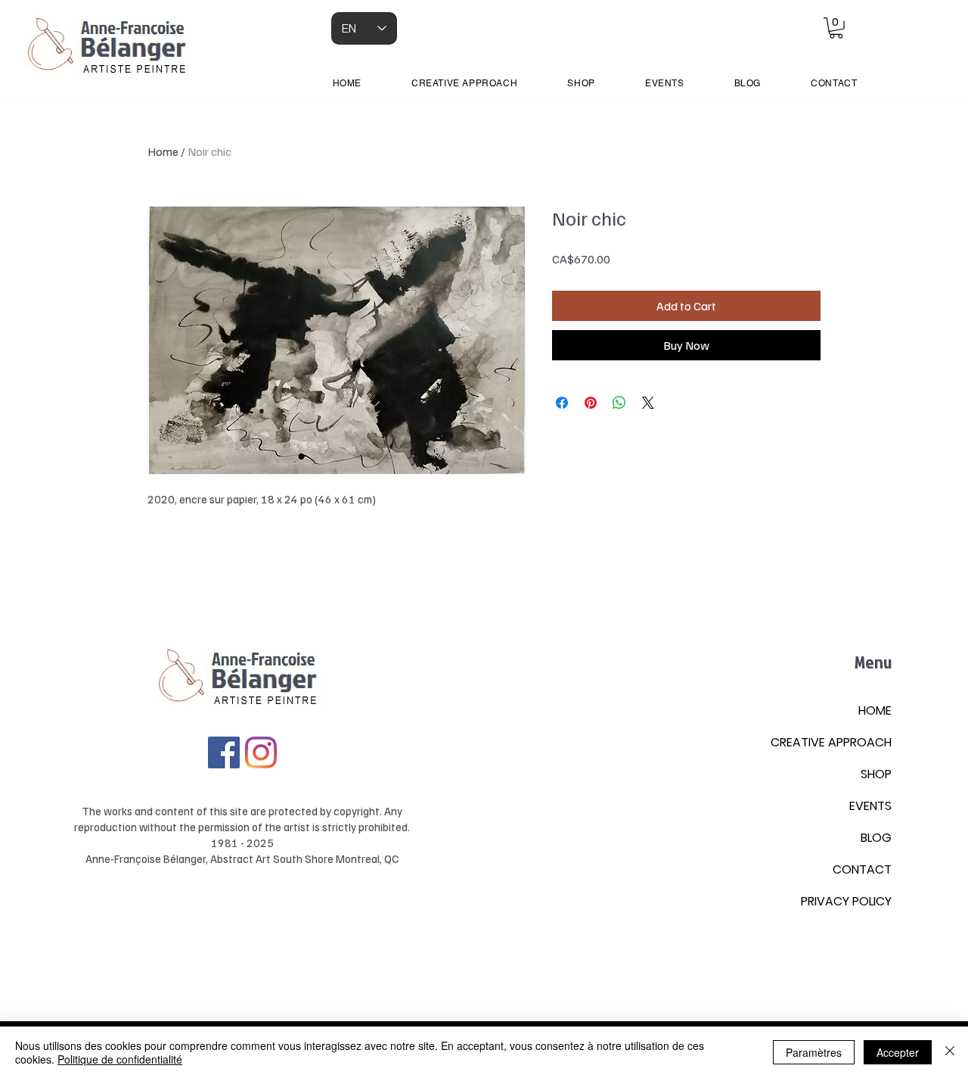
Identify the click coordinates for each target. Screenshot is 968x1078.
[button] (836, 28)
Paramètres (814, 1052)
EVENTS (870, 806)
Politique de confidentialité (119, 1059)
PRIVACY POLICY (846, 901)
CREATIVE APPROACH (831, 742)
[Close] (950, 1052)
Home (162, 151)
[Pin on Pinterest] (591, 403)
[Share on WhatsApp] (619, 403)
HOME (875, 710)
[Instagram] (261, 752)
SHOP (876, 774)
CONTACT (862, 869)
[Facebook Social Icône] (224, 752)
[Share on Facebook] (562, 403)
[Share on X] (648, 403)
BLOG (876, 837)
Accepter (897, 1052)
